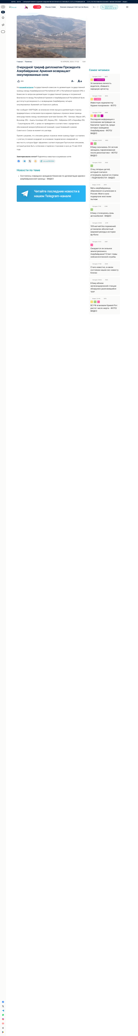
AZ (3, 7)
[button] (97, 7)
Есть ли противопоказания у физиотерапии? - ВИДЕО (92, 1)
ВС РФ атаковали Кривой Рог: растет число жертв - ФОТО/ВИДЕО (104, 308)
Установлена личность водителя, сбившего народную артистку (100, 86)
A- (72, 81)
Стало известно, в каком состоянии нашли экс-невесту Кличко (104, 270)
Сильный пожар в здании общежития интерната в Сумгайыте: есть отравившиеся (39, 1)
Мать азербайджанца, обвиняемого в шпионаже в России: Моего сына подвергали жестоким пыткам (103, 193)
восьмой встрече (26, 87)
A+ (80, 81)
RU (3, 12)
